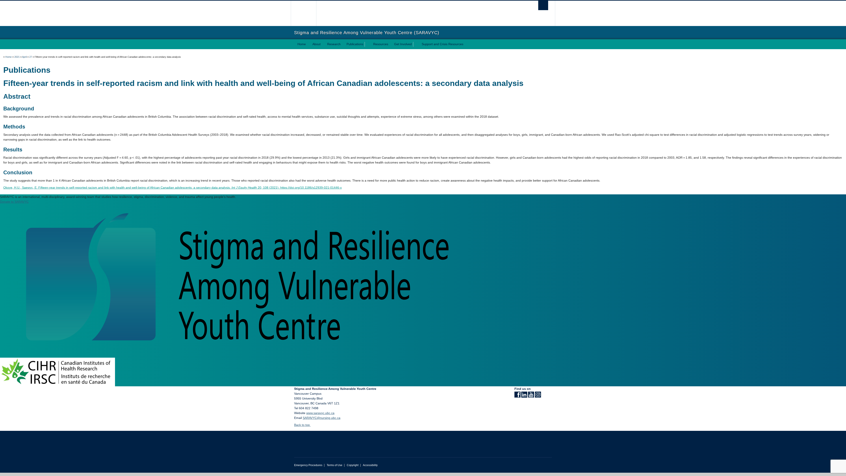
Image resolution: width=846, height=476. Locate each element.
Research (334, 44)
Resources (380, 44)
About (316, 44)
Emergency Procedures (308, 465)
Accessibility (370, 465)
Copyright (352, 465)
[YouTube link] (531, 396)
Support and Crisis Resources (442, 44)
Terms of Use (334, 465)
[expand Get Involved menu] (415, 44)
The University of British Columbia (303, 13)
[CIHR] (57, 372)
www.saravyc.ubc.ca (320, 413)
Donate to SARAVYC (14, 201)
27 (30, 57)
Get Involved (403, 44)
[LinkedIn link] (524, 396)
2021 (17, 57)
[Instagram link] (538, 396)
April (24, 57)
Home (301, 44)
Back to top (302, 425)
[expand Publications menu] (367, 44)
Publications (355, 44)
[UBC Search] (543, 5)
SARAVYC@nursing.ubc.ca (321, 418)
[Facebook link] (517, 396)
